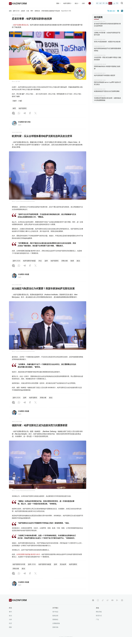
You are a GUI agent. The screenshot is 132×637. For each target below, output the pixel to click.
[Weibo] (108, 600)
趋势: (10, 11)
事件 (32, 11)
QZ (100, 3)
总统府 (23, 11)
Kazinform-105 (66, 11)
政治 (78, 261)
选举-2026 (16, 11)
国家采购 (55, 627)
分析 (83, 3)
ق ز (114, 3)
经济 (10, 623)
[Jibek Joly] (112, 11)
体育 (14, 108)
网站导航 (99, 612)
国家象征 (55, 619)
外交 (40, 261)
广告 (97, 619)
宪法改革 (63, 564)
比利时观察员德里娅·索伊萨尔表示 (28, 554)
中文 (110, 3)
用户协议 (55, 612)
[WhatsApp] (18, 113)
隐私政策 (55, 615)
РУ (104, 3)
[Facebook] (30, 113)
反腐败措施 (56, 623)
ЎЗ (117, 3)
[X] (35, 113)
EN (107, 3)
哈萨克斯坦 (22, 108)
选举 (46, 261)
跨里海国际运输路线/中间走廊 (51, 11)
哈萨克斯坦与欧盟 (29, 261)
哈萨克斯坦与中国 (19, 564)
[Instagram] (13, 113)
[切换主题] (91, 3)
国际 (10, 627)
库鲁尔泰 (64, 261)
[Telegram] (24, 113)
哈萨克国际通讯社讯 (21, 25)
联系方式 (99, 615)
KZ (97, 3)
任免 (27, 11)
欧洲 (72, 261)
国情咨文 (37, 11)
